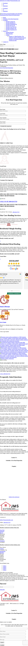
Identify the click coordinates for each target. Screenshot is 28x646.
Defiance (2, 531)
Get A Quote (3, 322)
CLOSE (2, 645)
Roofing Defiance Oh (11, 28)
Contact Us (5, 41)
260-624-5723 (3, 0)
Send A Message (5, 306)
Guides (7, 35)
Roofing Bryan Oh (10, 25)
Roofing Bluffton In (10, 23)
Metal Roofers (9, 33)
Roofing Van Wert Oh (11, 27)
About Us (5, 31)
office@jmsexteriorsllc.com (6, 520)
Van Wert (2, 530)
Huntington (2, 551)
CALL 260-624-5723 (5, 373)
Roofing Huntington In (11, 24)
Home (4, 17)
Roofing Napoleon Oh (11, 29)
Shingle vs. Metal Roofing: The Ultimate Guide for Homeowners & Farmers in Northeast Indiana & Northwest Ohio (17, 38)
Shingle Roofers (10, 32)
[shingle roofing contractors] (7, 358)
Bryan (1, 532)
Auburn (2, 548)
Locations (5, 20)
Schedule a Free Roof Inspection (10, 19)
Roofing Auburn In (10, 21)
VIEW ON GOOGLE (14, 497)
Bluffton (2, 552)
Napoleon (2, 541)
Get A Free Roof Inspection (6, 67)
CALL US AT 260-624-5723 (8, 201)
